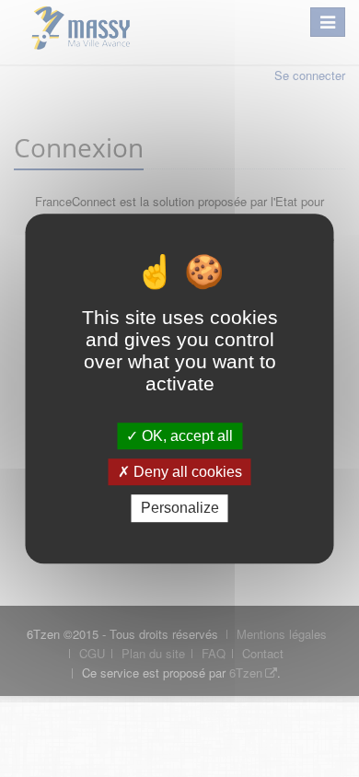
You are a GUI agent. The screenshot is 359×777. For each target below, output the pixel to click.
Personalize (180, 508)
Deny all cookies (186, 472)
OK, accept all (185, 436)
